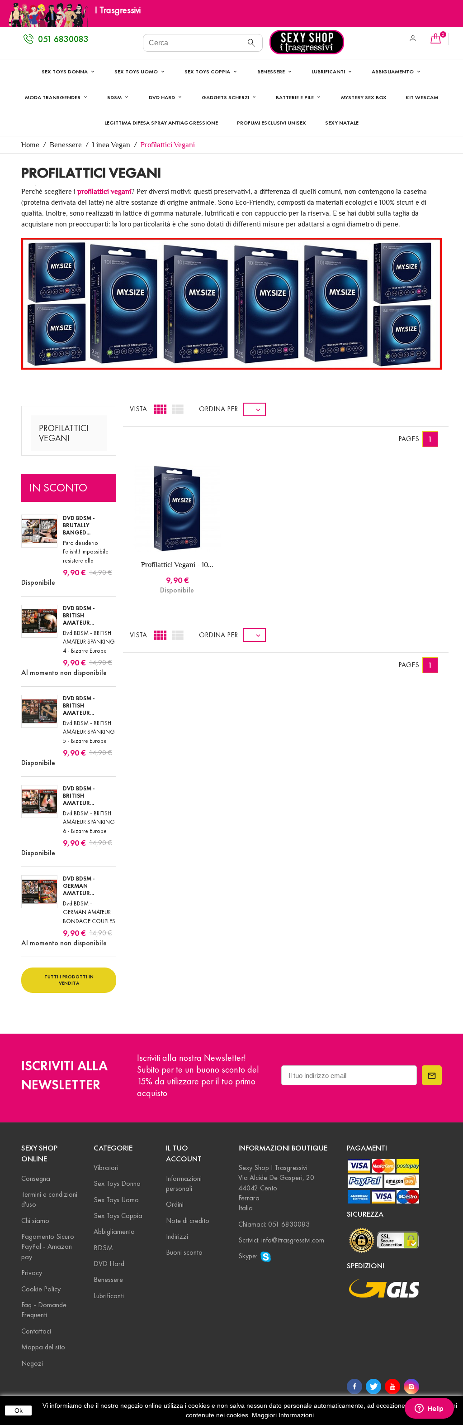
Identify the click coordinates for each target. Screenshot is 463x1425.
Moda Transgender (53, 97)
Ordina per (218, 408)
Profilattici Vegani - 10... (177, 564)
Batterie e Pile (295, 97)
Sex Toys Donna (65, 71)
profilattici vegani (104, 191)
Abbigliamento (393, 71)
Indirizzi (177, 1236)
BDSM (115, 97)
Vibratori (106, 1167)
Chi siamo (35, 1220)
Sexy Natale (342, 122)
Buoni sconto (184, 1252)
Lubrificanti (329, 71)
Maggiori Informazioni (283, 1415)
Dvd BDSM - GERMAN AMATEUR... (79, 886)
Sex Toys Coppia (208, 71)
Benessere (271, 71)
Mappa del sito (43, 1347)
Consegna (35, 1178)
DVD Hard (109, 1263)
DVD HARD (162, 97)
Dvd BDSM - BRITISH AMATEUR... (79, 615)
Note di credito (187, 1220)
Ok (18, 1410)
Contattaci (36, 1331)
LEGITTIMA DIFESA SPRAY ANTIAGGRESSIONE (161, 122)
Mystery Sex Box (364, 97)
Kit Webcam (422, 97)
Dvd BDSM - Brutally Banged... (79, 525)
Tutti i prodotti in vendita (69, 979)
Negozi (32, 1363)
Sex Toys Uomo (136, 71)
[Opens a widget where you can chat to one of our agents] (429, 1409)
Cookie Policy (41, 1289)
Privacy (31, 1272)
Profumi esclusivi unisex (271, 122)
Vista (138, 408)
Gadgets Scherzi (226, 97)
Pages (408, 438)
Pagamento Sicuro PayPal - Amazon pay (47, 1246)
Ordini (175, 1204)
